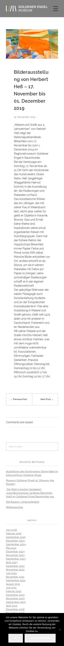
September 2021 (15, 580)
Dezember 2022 (15, 566)
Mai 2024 (11, 548)
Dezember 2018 (15, 609)
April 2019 (11, 605)
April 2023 (11, 562)
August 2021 (13, 584)
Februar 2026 (13, 533)
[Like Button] (41, 117)
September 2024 (16, 544)
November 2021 (15, 577)
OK (15, 638)
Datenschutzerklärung (40, 638)
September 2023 (16, 558)
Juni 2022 (11, 573)
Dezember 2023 (15, 551)
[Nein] (59, 629)
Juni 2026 (11, 530)
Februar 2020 (13, 591)
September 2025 (16, 537)
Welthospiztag (14, 507)
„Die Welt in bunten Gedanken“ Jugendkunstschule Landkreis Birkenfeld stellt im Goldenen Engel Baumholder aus (30, 493)
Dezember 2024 (15, 540)
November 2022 (15, 569)
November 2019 (15, 598)
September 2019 (16, 602)
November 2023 (15, 555)
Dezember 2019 (15, 595)
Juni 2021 (11, 587)
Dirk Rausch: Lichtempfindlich (22, 502)
